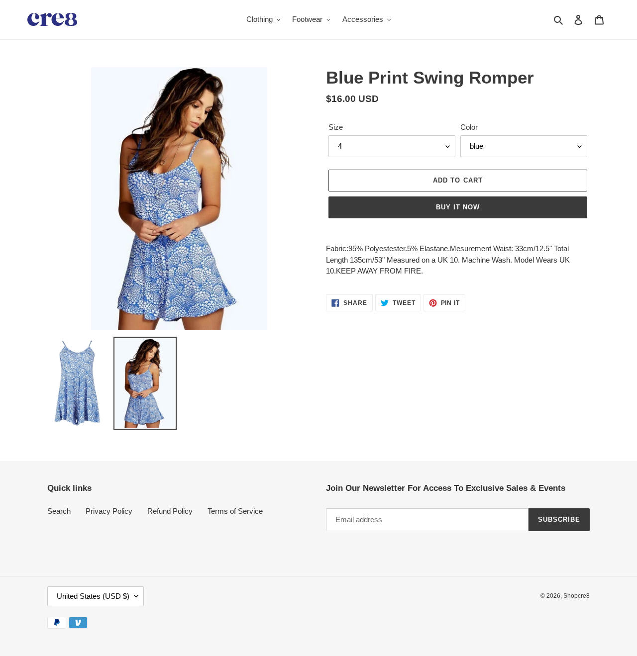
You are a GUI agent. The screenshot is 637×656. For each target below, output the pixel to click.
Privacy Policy (109, 511)
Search (59, 511)
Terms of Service (235, 511)
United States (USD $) (93, 596)
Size (335, 127)
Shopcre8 (576, 595)
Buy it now (458, 207)
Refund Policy (170, 511)
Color (469, 127)
